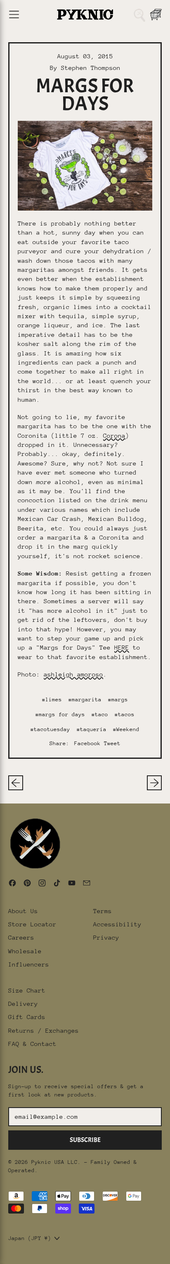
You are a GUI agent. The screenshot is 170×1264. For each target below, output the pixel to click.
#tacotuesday (50, 729)
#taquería (91, 729)
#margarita (85, 699)
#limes (52, 699)
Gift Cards (26, 1016)
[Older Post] (15, 782)
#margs (118, 699)
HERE (121, 647)
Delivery (23, 1003)
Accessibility (117, 924)
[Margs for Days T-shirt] (85, 166)
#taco (100, 714)
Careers (21, 937)
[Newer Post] (154, 782)
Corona (114, 435)
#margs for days (60, 714)
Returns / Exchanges (43, 1030)
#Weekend (126, 729)
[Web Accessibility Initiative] (3, 1254)
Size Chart (26, 990)
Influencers (28, 964)
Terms (102, 910)
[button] (139, 14)
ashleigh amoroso (73, 674)
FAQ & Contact (32, 1043)
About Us (23, 910)
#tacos (125, 714)
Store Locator (32, 924)
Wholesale (25, 951)
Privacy (106, 937)
